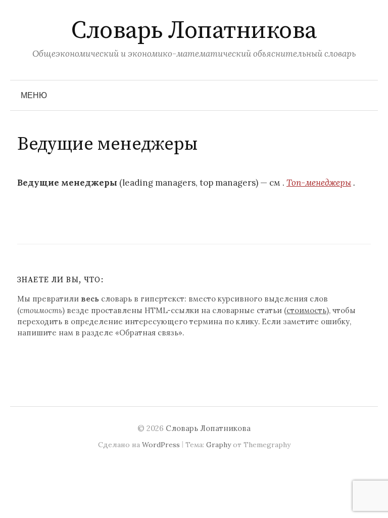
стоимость (306, 310)
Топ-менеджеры (318, 182)
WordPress (161, 444)
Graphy (218, 444)
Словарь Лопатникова (194, 31)
